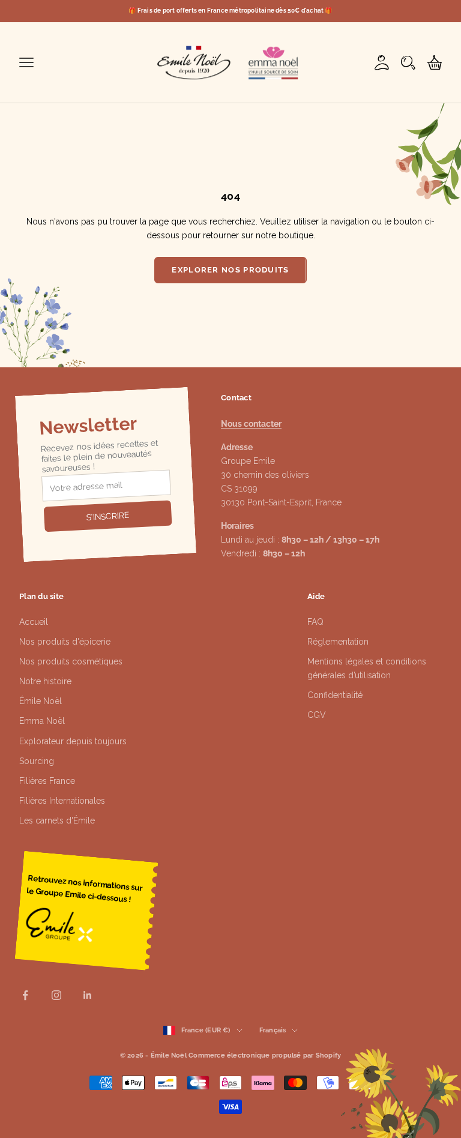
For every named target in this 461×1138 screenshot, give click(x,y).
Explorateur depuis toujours (73, 741)
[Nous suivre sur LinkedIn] (88, 995)
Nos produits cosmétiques (70, 661)
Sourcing (36, 761)
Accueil (33, 622)
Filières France (47, 781)
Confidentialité (335, 695)
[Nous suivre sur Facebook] (25, 995)
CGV (316, 715)
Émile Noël (40, 701)
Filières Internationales (62, 800)
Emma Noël (42, 721)
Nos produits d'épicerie (64, 641)
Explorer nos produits (230, 269)
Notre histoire (45, 681)
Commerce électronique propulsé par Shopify (264, 1055)
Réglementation (338, 641)
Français (272, 1030)
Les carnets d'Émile (57, 820)
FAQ (315, 622)
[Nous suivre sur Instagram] (56, 995)
